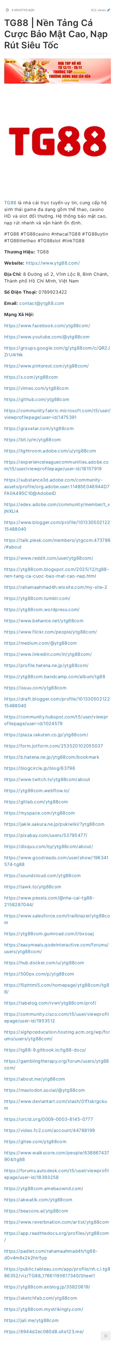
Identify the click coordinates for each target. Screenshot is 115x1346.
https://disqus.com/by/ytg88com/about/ (48, 846)
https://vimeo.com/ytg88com (36, 388)
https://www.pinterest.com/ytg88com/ (46, 366)
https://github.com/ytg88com (36, 399)
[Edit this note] (109, 10)
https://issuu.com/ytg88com (35, 687)
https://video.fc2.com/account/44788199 (49, 1130)
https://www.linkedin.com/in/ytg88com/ (48, 654)
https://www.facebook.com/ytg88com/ (47, 325)
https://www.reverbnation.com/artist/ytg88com (56, 1222)
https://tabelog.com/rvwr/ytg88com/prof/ (50, 1003)
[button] (106, 1335)
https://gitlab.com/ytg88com (36, 801)
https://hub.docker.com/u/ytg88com (44, 962)
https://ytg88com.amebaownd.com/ (43, 1188)
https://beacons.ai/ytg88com (36, 1211)
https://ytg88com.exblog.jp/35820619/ (47, 1287)
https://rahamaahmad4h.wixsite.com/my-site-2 (55, 587)
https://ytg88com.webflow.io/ (37, 790)
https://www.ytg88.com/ (53, 263)
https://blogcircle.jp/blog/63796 (39, 768)
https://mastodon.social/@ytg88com (44, 1090)
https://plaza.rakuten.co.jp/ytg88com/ (46, 734)
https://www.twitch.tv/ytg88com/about (47, 779)
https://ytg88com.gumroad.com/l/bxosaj (49, 933)
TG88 (10, 202)
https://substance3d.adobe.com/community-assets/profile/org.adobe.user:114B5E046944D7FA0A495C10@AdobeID (56, 486)
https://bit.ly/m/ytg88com (32, 439)
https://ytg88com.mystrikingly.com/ (43, 1309)
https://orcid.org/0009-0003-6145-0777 (48, 1119)
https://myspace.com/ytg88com (39, 813)
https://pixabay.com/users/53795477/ (45, 835)
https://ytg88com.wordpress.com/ (42, 609)
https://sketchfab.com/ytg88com (40, 1298)
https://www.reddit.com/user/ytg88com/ (48, 558)
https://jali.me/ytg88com (31, 1320)
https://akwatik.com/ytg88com (38, 1199)
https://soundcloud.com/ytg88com (42, 875)
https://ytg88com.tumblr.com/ (37, 598)
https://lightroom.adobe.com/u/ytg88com (50, 451)
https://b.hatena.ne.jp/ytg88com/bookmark (51, 757)
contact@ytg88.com (41, 303)
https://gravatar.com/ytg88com (39, 428)
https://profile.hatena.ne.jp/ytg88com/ (46, 665)
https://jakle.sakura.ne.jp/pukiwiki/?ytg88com (54, 824)
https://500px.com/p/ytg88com (39, 974)
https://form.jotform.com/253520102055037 (53, 746)
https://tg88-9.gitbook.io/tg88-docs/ (45, 1050)
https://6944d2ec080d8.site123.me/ (44, 1331)
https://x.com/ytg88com (31, 377)
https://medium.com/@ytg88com (40, 643)
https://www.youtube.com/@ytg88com (47, 337)
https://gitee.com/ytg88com (35, 1141)
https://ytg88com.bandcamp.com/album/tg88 (54, 676)
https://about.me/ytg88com (34, 1079)
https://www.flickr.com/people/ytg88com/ (50, 632)
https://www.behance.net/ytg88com (43, 620)
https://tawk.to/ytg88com (32, 886)
